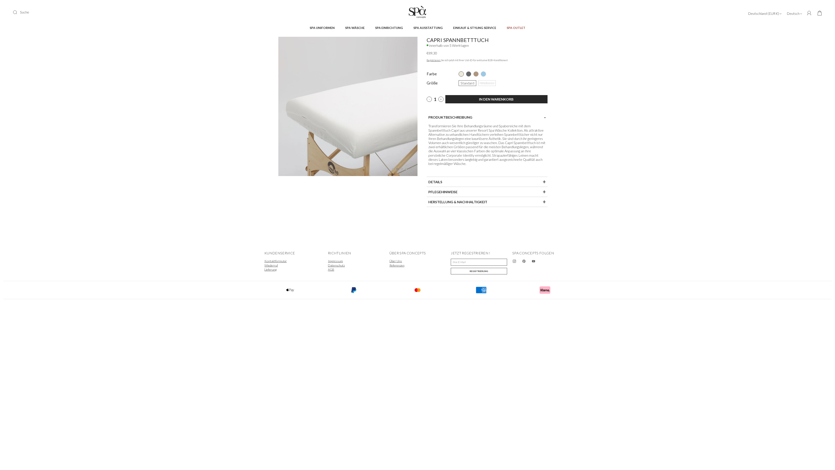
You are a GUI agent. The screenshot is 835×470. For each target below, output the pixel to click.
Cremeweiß (461, 74)
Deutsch (793, 13)
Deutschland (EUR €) (764, 13)
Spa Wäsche (355, 28)
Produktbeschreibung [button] (487, 117)
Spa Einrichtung (389, 28)
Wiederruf (271, 265)
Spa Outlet (516, 28)
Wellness (487, 82)
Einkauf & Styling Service (474, 28)
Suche (24, 12)
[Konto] (809, 13)
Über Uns (395, 261)
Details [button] (487, 182)
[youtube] (533, 261)
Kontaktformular (275, 261)
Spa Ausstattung (428, 28)
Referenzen (396, 265)
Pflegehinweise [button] (487, 192)
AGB (331, 269)
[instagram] (514, 261)
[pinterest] (524, 261)
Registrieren (434, 60)
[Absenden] (18, 12)
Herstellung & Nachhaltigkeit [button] (487, 202)
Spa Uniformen (322, 28)
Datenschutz (336, 265)
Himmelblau (483, 74)
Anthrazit (468, 74)
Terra (476, 74)
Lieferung (270, 269)
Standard (467, 82)
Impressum (335, 261)
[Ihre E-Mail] (479, 262)
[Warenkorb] (818, 13)
